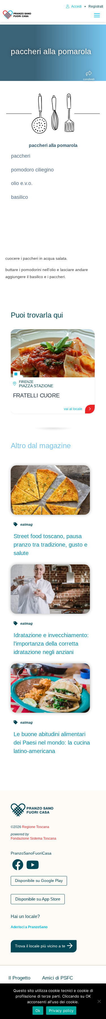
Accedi (76, 6)
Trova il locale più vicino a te (40, 946)
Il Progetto (19, 978)
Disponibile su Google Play (39, 880)
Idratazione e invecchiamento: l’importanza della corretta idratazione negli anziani (51, 643)
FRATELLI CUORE (36, 395)
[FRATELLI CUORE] (52, 353)
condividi (88, 79)
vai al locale (73, 409)
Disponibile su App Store (37, 899)
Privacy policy (61, 1010)
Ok (37, 1010)
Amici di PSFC (57, 978)
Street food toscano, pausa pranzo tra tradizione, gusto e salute (50, 544)
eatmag (26, 525)
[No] (99, 1001)
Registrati (95, 6)
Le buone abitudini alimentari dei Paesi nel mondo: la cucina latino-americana (52, 742)
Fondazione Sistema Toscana (33, 838)
